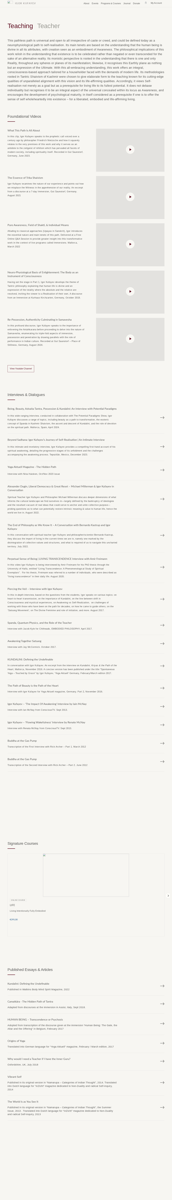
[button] (168, 895)
